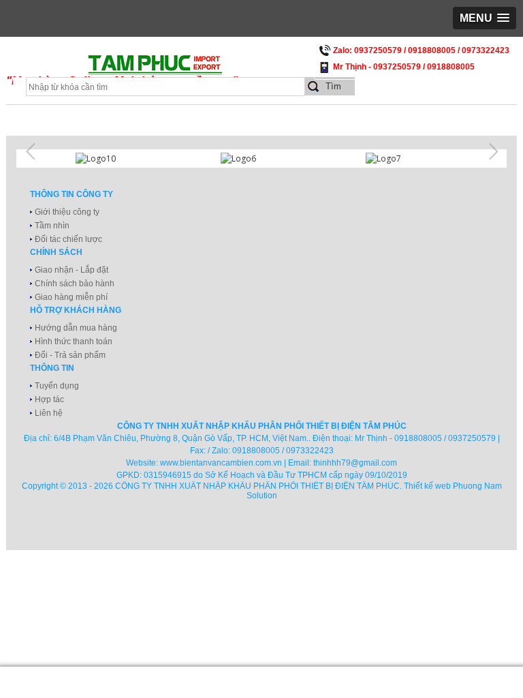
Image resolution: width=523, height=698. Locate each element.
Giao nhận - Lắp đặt (71, 270)
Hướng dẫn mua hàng (76, 328)
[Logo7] (406, 158)
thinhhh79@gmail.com (355, 463)
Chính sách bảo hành (74, 283)
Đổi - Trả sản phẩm (70, 355)
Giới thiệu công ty (67, 212)
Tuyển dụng (57, 386)
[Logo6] (261, 158)
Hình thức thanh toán (73, 341)
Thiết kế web (427, 486)
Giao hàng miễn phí (71, 297)
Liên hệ (49, 413)
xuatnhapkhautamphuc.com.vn (174, 69)
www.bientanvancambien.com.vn (221, 463)
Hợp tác (49, 399)
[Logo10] (116, 158)
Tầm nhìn (52, 225)
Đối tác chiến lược (68, 239)
